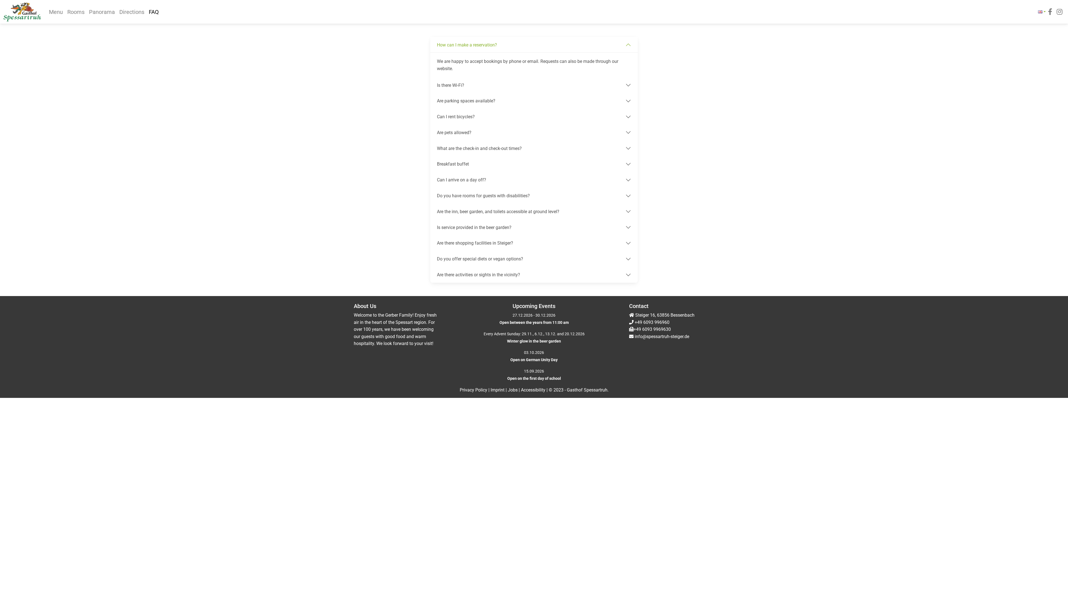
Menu (56, 12)
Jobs (513, 390)
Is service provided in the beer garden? (474, 227)
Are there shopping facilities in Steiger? (475, 243)
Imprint (498, 390)
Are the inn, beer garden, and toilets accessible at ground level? (498, 211)
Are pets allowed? (454, 132)
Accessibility (534, 390)
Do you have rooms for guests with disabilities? (483, 195)
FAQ (154, 12)
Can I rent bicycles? (456, 116)
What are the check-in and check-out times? (479, 148)
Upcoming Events (534, 306)
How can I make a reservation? (467, 45)
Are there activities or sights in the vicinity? (478, 274)
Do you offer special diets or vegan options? (480, 259)
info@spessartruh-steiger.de (662, 336)
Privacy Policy (474, 390)
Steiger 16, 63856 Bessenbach (664, 315)
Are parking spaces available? (466, 101)
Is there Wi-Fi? (450, 85)
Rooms (76, 12)
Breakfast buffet (453, 164)
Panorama (102, 12)
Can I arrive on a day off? (461, 180)
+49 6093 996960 (652, 322)
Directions (131, 12)
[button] (1042, 11)
